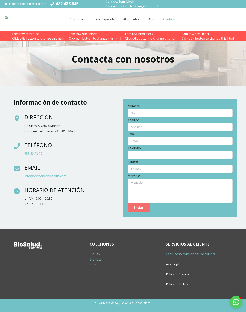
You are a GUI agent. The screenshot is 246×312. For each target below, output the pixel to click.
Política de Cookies (177, 284)
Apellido (133, 120)
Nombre (134, 106)
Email (131, 134)
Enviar (138, 207)
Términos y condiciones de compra (191, 254)
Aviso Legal (172, 264)
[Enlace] (15, 19)
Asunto (133, 162)
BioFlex (95, 254)
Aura (93, 265)
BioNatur (96, 259)
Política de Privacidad (178, 274)
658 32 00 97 (33, 153)
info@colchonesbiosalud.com (45, 176)
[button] (236, 302)
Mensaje (134, 176)
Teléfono (134, 148)
